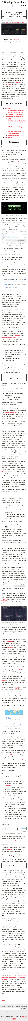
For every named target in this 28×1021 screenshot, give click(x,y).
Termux (17, 82)
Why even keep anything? (16, 110)
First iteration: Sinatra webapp (17, 121)
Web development (11, 22)
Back (3, 1000)
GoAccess (4, 599)
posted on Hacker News (8, 337)
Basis (9, 118)
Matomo (17, 335)
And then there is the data (15, 112)
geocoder (10, 647)
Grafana (21, 670)
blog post (4, 472)
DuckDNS (8, 785)
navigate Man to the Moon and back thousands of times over (13, 977)
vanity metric (20, 162)
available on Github (17, 841)
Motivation (8, 108)
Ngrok (12, 855)
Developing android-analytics (14, 116)
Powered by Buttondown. (14, 1012)
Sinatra (13, 525)
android (18, 22)
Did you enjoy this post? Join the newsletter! (14, 1006)
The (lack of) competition (15, 114)
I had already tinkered (10, 412)
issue (3, 680)
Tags (2, 6)
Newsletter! (17, 6)
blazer (17, 687)
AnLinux (9, 849)
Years (6, 6)
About (9, 6)
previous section (12, 949)
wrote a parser (8, 641)
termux (23, 22)
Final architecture (13, 135)
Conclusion (8, 137)
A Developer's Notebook (14, 2)
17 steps (12, 755)
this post (8, 84)
